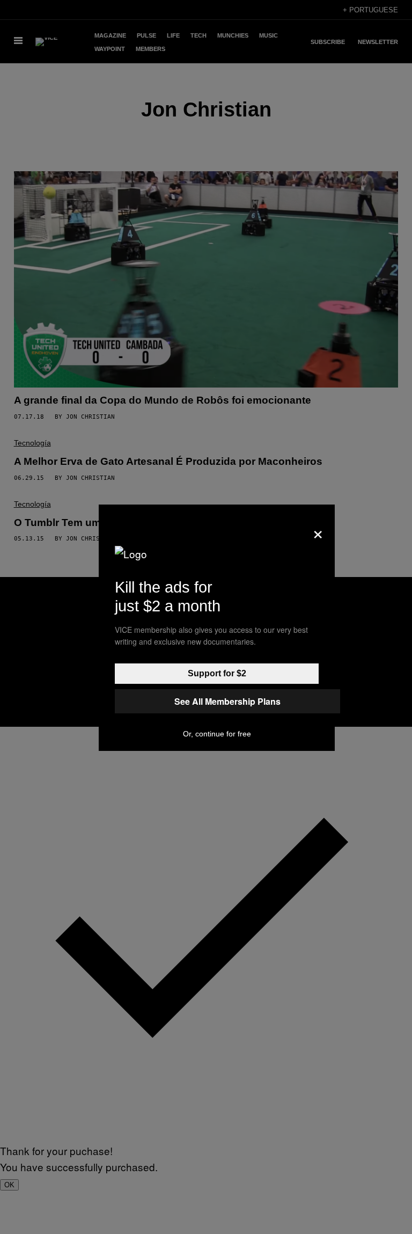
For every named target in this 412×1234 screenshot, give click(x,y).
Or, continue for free (217, 733)
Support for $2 (217, 673)
